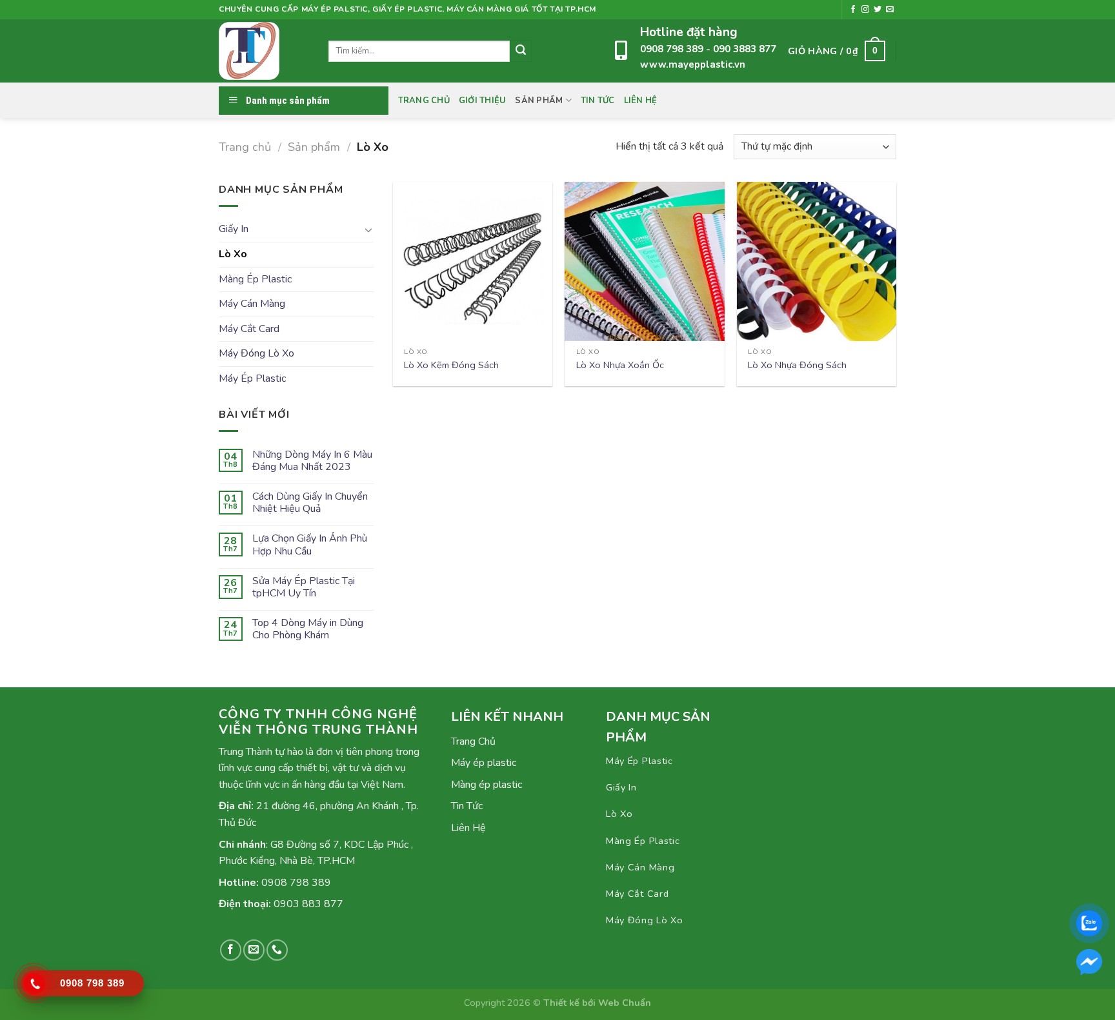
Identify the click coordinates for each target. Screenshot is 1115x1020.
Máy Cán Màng (252, 304)
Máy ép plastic (483, 763)
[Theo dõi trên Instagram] (865, 9)
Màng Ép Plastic (255, 279)
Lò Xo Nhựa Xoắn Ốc (620, 365)
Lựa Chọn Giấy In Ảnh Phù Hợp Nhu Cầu (309, 545)
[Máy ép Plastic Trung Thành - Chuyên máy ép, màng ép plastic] (264, 51)
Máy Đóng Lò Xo (256, 353)
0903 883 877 (308, 904)
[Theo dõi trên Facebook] (853, 9)
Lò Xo (233, 254)
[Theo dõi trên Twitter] (877, 9)
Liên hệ (641, 100)
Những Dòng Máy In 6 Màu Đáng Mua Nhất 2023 (312, 461)
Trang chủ (245, 147)
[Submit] (521, 51)
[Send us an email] (890, 9)
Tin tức (598, 100)
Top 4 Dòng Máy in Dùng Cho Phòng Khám (307, 629)
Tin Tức (467, 806)
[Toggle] (368, 229)
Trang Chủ (424, 100)
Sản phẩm (539, 100)
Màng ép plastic (486, 785)
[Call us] (277, 950)
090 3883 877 (744, 49)
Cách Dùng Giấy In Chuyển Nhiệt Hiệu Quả (310, 503)
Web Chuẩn (624, 1002)
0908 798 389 (673, 49)
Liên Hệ (468, 828)
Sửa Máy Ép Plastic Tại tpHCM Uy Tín (303, 587)
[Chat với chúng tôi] (1089, 962)
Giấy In (233, 229)
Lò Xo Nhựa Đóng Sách (797, 365)
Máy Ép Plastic (252, 378)
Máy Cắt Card (249, 329)
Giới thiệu (483, 100)
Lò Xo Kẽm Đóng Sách (451, 365)
